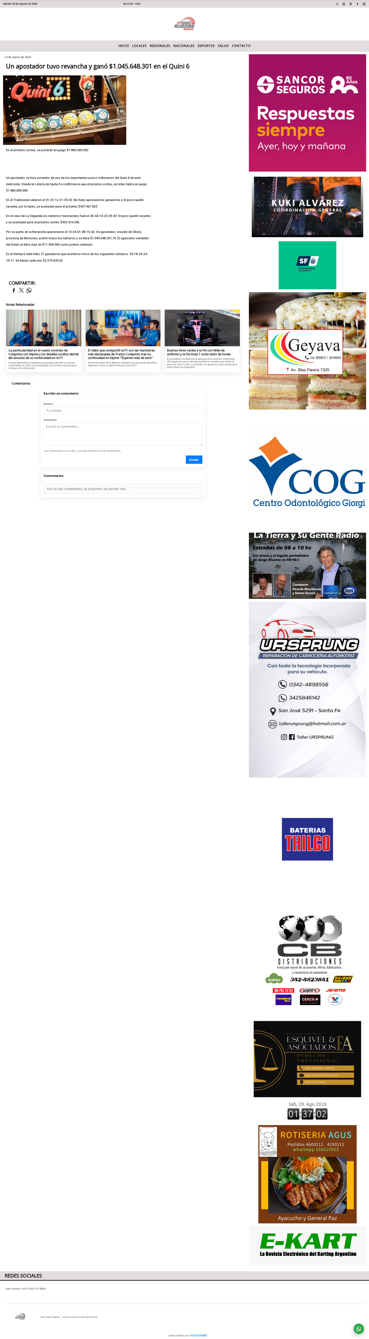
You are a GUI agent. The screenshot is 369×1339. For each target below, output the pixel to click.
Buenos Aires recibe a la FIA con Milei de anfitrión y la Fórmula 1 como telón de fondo (199, 352)
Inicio (123, 46)
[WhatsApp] (344, 4)
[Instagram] (364, 4)
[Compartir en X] (21, 290)
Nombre (48, 403)
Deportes (206, 46)
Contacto (241, 46)
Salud (223, 46)
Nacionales (183, 46)
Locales (139, 46)
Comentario (50, 419)
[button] (337, 4)
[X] (350, 4)
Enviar (194, 460)
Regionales (160, 46)
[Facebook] (357, 4)
